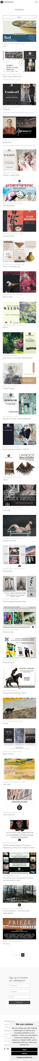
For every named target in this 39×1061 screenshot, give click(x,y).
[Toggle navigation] (36, 2)
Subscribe (19, 1002)
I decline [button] (24, 1053)
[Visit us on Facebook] (5, 1049)
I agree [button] (24, 1049)
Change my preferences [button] (24, 1057)
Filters (20, 17)
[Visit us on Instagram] (8, 1049)
